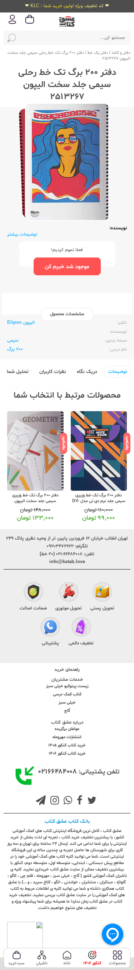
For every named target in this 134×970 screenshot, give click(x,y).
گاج (67, 711)
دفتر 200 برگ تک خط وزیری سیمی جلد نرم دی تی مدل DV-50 (98, 501)
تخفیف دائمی (81, 643)
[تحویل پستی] (102, 592)
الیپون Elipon (21, 323)
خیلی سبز (67, 702)
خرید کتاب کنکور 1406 (67, 753)
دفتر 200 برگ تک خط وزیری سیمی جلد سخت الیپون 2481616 (35, 501)
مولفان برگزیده (67, 729)
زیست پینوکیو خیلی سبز (67, 686)
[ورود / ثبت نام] (12, 23)
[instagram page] (53, 801)
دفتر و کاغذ (120, 53)
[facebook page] (78, 801)
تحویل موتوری (68, 608)
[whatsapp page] (66, 801)
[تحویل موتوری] (69, 592)
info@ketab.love (67, 562)
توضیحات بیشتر (22, 234)
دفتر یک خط (97, 53)
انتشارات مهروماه (67, 737)
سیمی (12, 340)
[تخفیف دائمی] (81, 627)
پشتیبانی (50, 643)
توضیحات (117, 371)
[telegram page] (41, 801)
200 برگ (15, 349)
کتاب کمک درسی (67, 694)
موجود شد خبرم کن (67, 267)
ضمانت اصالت (33, 608)
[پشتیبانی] (50, 627)
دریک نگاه (87, 371)
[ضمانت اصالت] (33, 592)
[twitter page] (90, 801)
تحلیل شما (18, 371)
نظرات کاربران (52, 371)
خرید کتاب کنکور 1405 (67, 745)
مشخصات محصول (67, 314)
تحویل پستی (102, 608)
